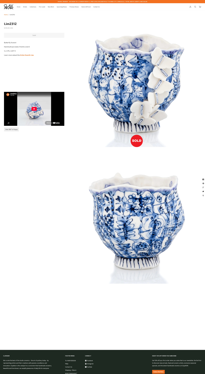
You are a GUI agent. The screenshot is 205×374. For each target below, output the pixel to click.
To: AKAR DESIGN (70, 360)
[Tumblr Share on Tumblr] (203, 195)
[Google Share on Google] (203, 187)
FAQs (66, 364)
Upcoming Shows (62, 7)
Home (18, 7)
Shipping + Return (70, 370)
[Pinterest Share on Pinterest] (203, 183)
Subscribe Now (158, 372)
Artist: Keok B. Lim (27, 55)
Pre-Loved (42, 7)
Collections (33, 7)
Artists (25, 7)
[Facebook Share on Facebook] (203, 179)
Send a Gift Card (86, 7)
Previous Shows (74, 7)
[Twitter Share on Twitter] (203, 191)
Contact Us (96, 7)
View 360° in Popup (11, 129)
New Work (51, 7)
